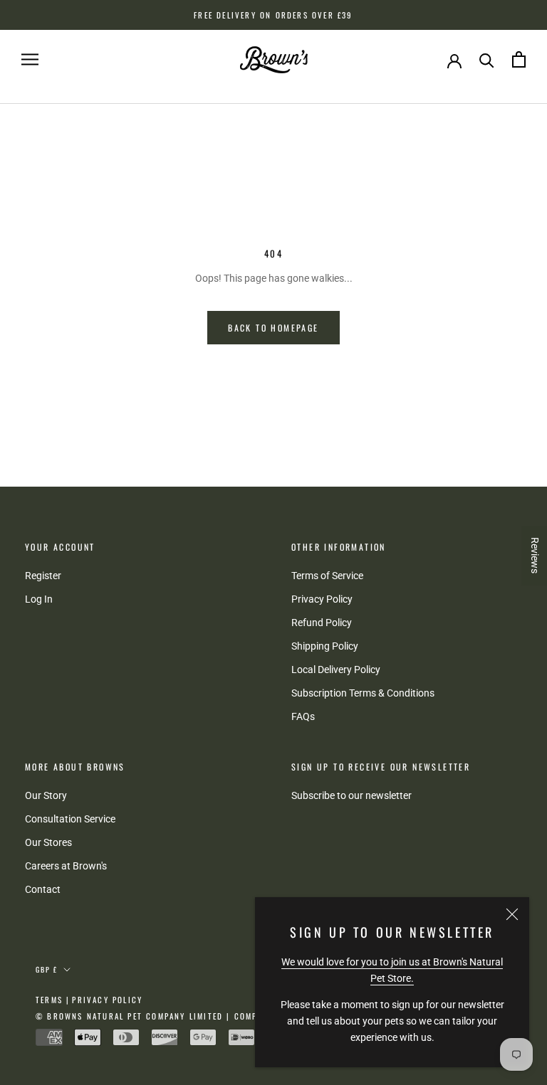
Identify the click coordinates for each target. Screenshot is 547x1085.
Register (43, 575)
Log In (39, 599)
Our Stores (48, 842)
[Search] (486, 59)
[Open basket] (519, 59)
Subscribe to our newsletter (351, 795)
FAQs (303, 716)
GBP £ (47, 969)
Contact (43, 889)
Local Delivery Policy (335, 669)
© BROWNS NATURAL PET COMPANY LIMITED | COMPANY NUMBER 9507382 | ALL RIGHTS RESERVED (247, 1016)
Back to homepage (273, 328)
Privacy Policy (322, 599)
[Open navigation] (29, 59)
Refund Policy (321, 622)
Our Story (46, 795)
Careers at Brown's (66, 866)
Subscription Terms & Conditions (362, 693)
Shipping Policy (324, 646)
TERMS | (53, 999)
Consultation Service (70, 819)
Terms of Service (327, 575)
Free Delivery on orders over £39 (273, 15)
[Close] (512, 914)
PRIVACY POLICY (107, 999)
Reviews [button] (535, 555)
